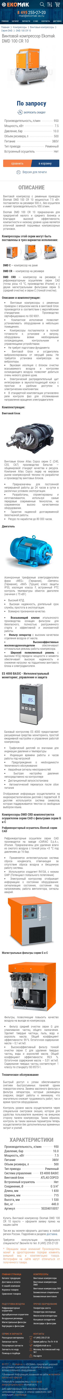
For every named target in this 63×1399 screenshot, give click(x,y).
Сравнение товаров (11, 1293)
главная (5, 21)
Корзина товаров (10, 1289)
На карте (37, 1356)
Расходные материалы (13, 1337)
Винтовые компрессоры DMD (45, 1283)
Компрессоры (40, 1274)
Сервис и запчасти (12, 1333)
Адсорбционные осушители (15, 1314)
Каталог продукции (11, 1278)
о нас (35, 21)
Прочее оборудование (45, 1304)
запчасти (26, 21)
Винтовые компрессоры (45, 1278)
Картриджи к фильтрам (13, 1326)
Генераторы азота (42, 1308)
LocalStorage (20, 1394)
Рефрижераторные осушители (11, 1309)
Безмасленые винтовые (45, 1296)
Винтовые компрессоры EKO (47, 1288)
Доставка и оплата (11, 1282)
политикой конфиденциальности (22, 1383)
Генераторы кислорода (44, 1312)
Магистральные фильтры (14, 1322)
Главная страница (11, 1274)
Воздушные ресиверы (12, 1318)
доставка (57, 21)
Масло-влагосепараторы (45, 1315)
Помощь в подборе (11, 1353)
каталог (15, 21)
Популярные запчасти (12, 1345)
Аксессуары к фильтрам (44, 1323)
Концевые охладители (44, 1319)
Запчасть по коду (10, 1349)
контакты (45, 21)
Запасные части (9, 1341)
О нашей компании (11, 1286)
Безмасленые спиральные (46, 1292)
